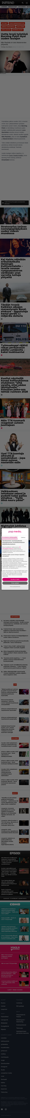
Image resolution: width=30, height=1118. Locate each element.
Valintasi (23, 537)
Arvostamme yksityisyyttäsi (9, 537)
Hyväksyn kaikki (15, 579)
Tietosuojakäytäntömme (15, 586)
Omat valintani (15, 583)
